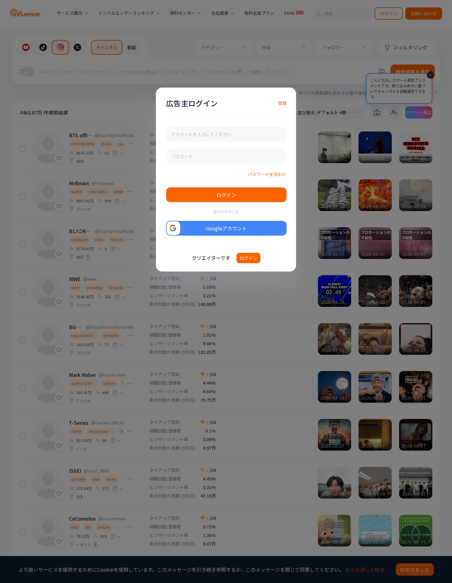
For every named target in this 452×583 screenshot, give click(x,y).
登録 (282, 103)
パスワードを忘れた (267, 174)
